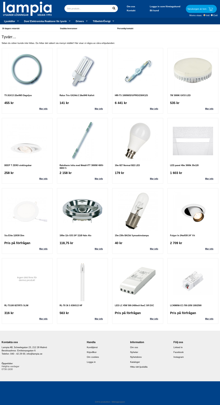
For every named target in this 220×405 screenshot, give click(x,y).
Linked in (178, 347)
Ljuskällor (9, 21)
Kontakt (131, 10)
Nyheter (134, 352)
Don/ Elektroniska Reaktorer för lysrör (45, 21)
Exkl (215, 15)
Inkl (208, 15)
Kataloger (135, 362)
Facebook (178, 352)
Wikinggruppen (118, 402)
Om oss (131, 6)
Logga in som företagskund (165, 6)
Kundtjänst (92, 347)
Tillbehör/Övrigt (101, 21)
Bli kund (154, 10)
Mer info (43, 109)
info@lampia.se (34, 353)
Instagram (178, 357)
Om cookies (93, 357)
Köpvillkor (92, 352)
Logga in (91, 362)
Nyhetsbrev (136, 357)
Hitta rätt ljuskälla (139, 366)
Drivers (80, 21)
